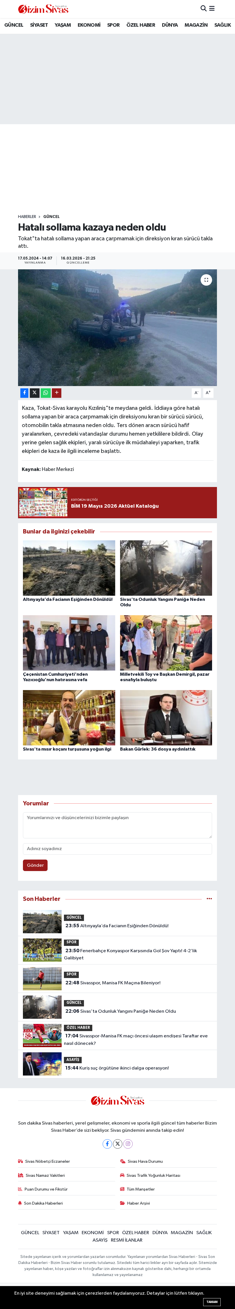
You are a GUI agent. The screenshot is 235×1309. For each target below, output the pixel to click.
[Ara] (204, 9)
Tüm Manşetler (141, 1189)
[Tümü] (209, 899)
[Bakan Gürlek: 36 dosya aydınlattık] (166, 717)
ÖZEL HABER (140, 25)
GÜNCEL (13, 25)
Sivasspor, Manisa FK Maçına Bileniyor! (112, 982)
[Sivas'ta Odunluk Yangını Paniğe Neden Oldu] (166, 567)
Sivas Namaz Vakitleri (45, 1175)
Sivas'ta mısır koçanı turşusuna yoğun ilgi (67, 749)
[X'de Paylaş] (35, 393)
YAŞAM (63, 25)
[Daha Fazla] (56, 393)
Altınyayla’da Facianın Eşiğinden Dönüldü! (68, 599)
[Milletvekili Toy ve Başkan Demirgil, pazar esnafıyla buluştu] (166, 642)
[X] (117, 1144)
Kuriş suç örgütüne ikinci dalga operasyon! (117, 1068)
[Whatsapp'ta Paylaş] (46, 393)
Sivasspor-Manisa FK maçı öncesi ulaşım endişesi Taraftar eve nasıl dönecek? (135, 1039)
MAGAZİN (196, 25)
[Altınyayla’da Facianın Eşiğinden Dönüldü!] (69, 567)
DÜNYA (170, 25)
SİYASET (39, 25)
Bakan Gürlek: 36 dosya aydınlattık (157, 749)
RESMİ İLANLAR (126, 1240)
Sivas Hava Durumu (145, 1161)
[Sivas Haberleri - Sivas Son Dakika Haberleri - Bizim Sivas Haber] (43, 9)
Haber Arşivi (138, 1203)
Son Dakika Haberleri (43, 1203)
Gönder (35, 865)
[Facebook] (107, 1144)
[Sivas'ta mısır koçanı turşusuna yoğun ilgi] (69, 717)
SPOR (113, 25)
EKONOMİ (89, 25)
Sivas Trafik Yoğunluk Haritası (153, 1175)
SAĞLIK (222, 25)
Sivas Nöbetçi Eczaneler (47, 1161)
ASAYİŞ (72, 1060)
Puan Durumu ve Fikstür (46, 1189)
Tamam (212, 1302)
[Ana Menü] (212, 9)
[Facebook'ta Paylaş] (24, 393)
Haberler (27, 217)
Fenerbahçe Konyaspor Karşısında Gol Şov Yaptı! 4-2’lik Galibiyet (130, 954)
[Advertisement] (122, 169)
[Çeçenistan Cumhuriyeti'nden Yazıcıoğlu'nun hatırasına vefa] (69, 642)
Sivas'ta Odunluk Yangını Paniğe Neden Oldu (120, 1011)
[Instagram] (128, 1144)
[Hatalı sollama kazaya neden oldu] (117, 327)
